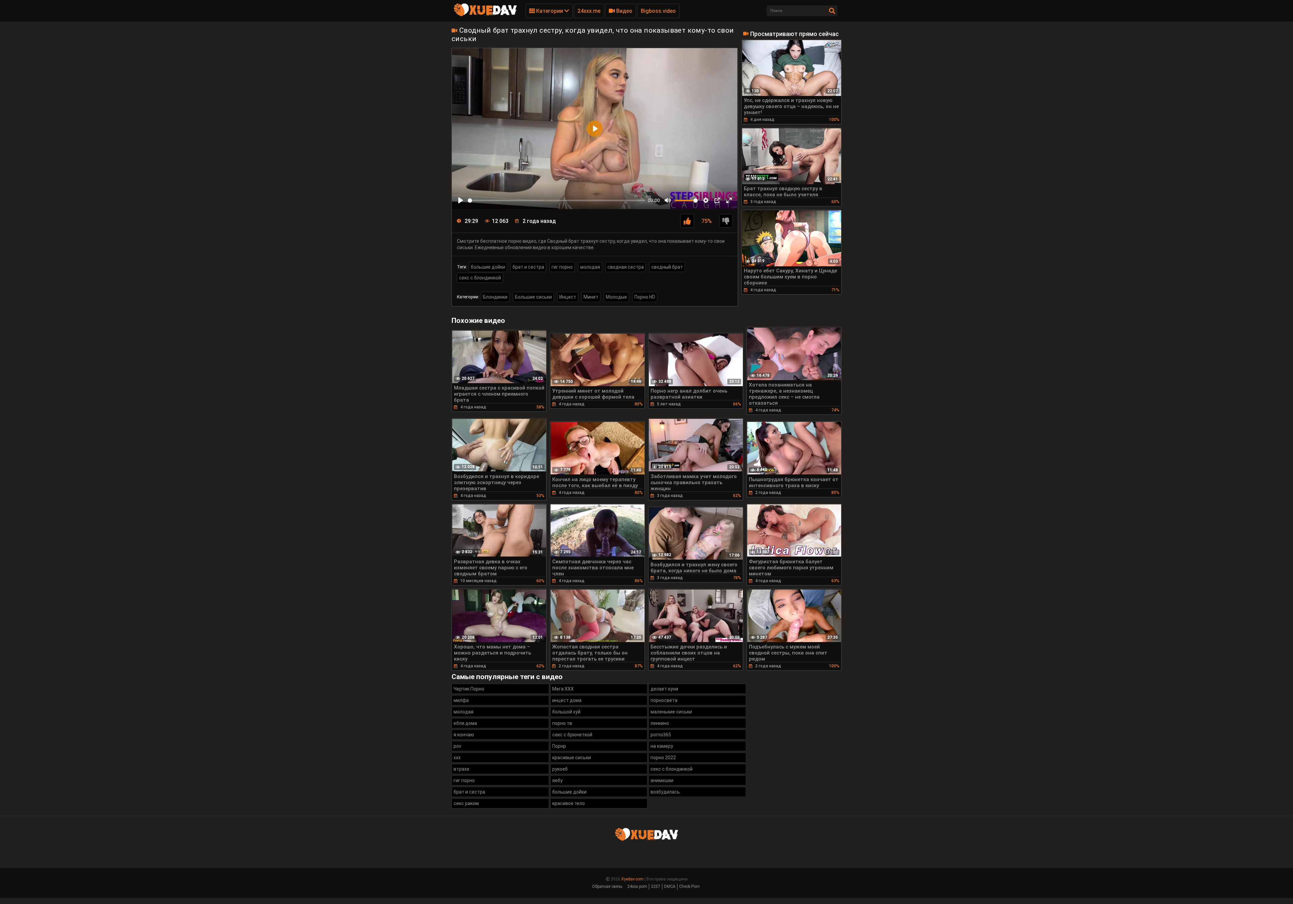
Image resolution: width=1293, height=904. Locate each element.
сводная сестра (625, 267)
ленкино (660, 723)
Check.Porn (689, 886)
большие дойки (488, 267)
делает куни (664, 689)
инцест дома (567, 700)
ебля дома (465, 723)
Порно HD (644, 297)
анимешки (662, 780)
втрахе (461, 769)
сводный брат (667, 267)
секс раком (466, 803)
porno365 (661, 734)
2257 (655, 886)
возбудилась (665, 792)
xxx (457, 757)
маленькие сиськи (671, 711)
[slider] (556, 200)
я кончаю (464, 734)
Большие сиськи (533, 297)
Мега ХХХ (563, 689)
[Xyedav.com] (485, 15)
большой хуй (566, 711)
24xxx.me (588, 11)
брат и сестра (528, 267)
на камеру (662, 746)
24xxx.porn (637, 886)
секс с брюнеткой (572, 734)
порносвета (664, 700)
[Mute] (667, 200)
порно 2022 (663, 757)
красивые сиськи (571, 757)
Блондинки (495, 297)
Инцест (567, 297)
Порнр (559, 746)
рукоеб (560, 769)
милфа (461, 700)
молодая (590, 267)
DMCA (669, 886)
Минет (591, 297)
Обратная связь (607, 886)
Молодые (616, 297)
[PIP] (717, 200)
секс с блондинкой (480, 277)
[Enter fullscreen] (729, 200)
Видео (623, 11)
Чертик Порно (469, 689)
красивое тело (568, 803)
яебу (557, 780)
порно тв (562, 723)
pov (457, 746)
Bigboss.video (658, 11)
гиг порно (562, 267)
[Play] (460, 200)
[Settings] (705, 200)
